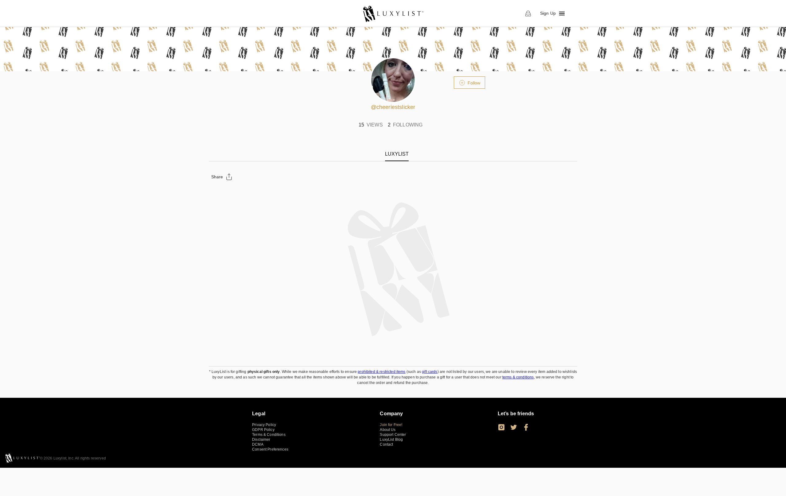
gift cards (430, 372)
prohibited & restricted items (381, 372)
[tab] (397, 154)
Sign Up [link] (548, 13)
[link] (392, 13)
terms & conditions (518, 377)
